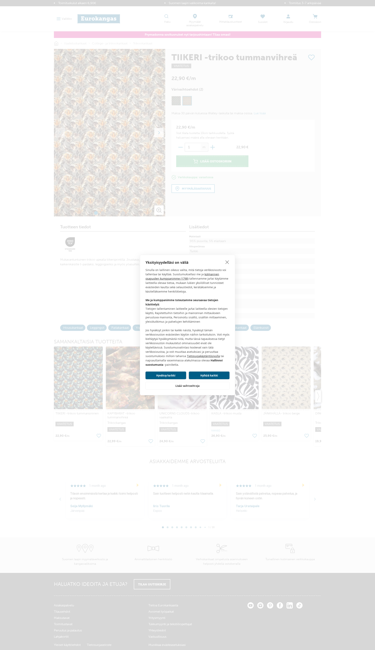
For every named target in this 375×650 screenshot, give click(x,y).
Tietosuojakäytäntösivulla (203, 356)
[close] (227, 262)
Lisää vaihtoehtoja (187, 386)
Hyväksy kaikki (166, 375)
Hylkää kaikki (209, 375)
